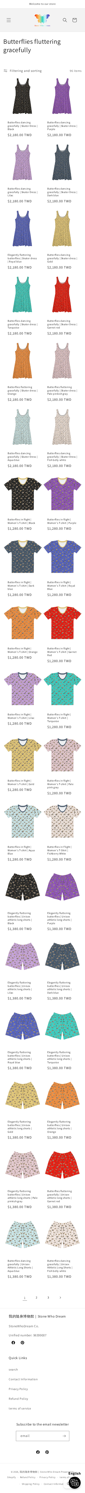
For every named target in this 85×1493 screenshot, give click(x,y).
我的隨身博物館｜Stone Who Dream (40, 1471)
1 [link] (25, 1298)
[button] (9, 20)
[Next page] (60, 1297)
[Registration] (64, 1436)
